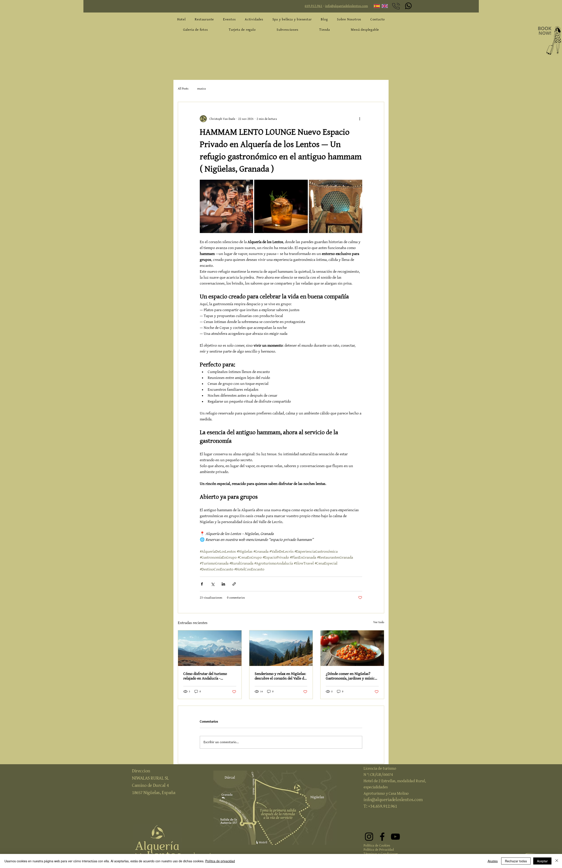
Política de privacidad (220, 861)
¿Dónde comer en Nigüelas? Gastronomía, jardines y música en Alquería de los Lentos (351, 676)
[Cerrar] (556, 860)
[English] (382, 6)
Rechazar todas (516, 861)
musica (201, 88)
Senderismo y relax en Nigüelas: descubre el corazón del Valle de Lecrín (280, 676)
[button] (365, 29)
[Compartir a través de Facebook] (202, 584)
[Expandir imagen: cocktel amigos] (226, 206)
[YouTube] (395, 836)
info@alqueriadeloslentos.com (346, 6)
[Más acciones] (359, 118)
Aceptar (542, 861)
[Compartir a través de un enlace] (234, 584)
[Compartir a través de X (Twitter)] (213, 584)
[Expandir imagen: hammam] (335, 206)
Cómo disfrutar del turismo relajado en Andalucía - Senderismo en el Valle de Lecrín (209, 676)
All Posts (183, 88)
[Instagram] (369, 836)
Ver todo (378, 622)
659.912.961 (313, 6)
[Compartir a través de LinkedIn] (223, 584)
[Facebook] (382, 836)
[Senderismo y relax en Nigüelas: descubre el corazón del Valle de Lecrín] (281, 648)
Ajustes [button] (493, 861)
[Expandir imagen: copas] (281, 206)
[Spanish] (374, 6)
